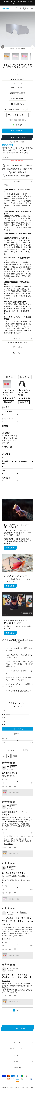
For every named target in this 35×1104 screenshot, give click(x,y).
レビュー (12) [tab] (9, 750)
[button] (16, 79)
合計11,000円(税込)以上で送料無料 (19, 165)
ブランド (17, 1042)
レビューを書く (17, 729)
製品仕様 (17, 338)
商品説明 (17, 181)
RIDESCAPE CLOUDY (12, 109)
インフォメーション (17, 1048)
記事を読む (10, 633)
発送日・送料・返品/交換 (17, 342)
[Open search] (4, 756)
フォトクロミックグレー (17, 115)
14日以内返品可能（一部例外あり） (19, 169)
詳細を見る (10, 548)
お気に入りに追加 (18, 137)
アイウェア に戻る (19, 1028)
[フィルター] (9, 756)
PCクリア (26, 109)
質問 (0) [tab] (25, 750)
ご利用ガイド (17, 1061)
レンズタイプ (17, 84)
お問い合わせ (17, 347)
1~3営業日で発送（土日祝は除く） (19, 176)
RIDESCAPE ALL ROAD (17, 93)
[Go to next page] (24, 1010)
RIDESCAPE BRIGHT (17, 99)
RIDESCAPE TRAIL (17, 104)
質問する (17, 734)
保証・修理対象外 (19, 172)
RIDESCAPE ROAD (17, 88)
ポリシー (17, 1055)
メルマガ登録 (17, 1068)
